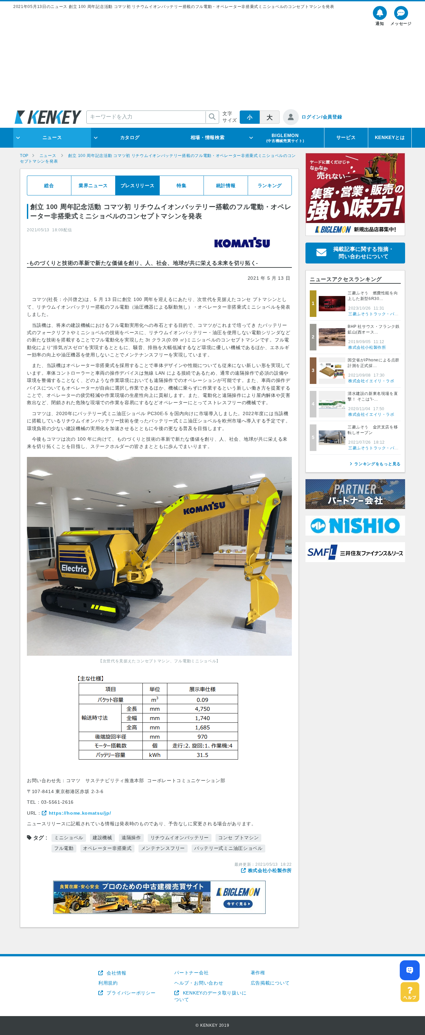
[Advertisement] (212, 59)
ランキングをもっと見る (377, 464)
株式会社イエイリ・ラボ (371, 381)
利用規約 (108, 983)
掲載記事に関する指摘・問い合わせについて (363, 252)
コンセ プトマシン (238, 837)
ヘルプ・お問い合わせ (198, 983)
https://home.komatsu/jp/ (80, 813)
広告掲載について (270, 983)
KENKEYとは (390, 137)
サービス (346, 137)
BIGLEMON (285, 138)
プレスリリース (138, 185)
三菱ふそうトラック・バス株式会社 (381, 314)
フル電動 (64, 848)
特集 (181, 185)
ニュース (52, 137)
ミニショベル (68, 837)
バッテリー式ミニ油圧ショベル (228, 848)
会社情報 (115, 973)
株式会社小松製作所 (270, 870)
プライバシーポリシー (130, 993)
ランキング (270, 185)
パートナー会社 (191, 972)
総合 (49, 185)
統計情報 (226, 185)
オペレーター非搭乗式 (107, 848)
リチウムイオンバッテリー (179, 837)
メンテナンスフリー (163, 848)
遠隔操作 (131, 837)
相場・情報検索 (208, 137)
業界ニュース (93, 185)
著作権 (258, 972)
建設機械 (102, 837)
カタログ (130, 137)
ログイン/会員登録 (321, 116)
